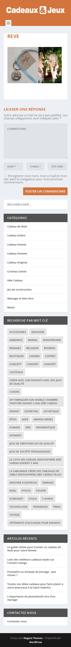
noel (12, 490)
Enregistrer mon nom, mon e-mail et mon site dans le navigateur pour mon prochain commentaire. (35, 179)
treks (57, 506)
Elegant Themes (32, 638)
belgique (32, 348)
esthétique (51, 411)
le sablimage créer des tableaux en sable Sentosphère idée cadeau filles (35, 472)
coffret (50, 356)
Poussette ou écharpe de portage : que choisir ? (31, 573)
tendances (40, 506)
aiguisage (37, 332)
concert (32, 364)
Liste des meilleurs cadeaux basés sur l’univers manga (30, 561)
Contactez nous (17, 621)
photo (26, 490)
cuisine (14, 391)
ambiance (16, 340)
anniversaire (52, 340)
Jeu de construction (19, 289)
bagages (15, 348)
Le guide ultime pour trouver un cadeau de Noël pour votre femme (34, 548)
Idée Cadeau (15, 280)
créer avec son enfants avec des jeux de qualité (35, 381)
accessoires (17, 332)
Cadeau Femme (16, 244)
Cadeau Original (17, 262)
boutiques (16, 356)
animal (33, 340)
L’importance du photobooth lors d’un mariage (31, 598)
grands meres (43, 419)
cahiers (34, 356)
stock (33, 498)
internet (15, 435)
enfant (14, 411)
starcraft (16, 498)
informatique (45, 427)
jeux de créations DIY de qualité (31, 443)
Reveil (11, 307)
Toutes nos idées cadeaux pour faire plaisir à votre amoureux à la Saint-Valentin (35, 585)
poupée (41, 490)
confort (50, 364)
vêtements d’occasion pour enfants (34, 523)
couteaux (16, 372)
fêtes (13, 419)
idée (28, 427)
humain (14, 427)
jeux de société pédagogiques (29, 451)
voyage (14, 514)
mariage (48, 482)
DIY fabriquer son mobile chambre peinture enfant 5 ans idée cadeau (33, 401)
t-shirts (47, 498)
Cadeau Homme (17, 253)
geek (25, 419)
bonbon (49, 348)
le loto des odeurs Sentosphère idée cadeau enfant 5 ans (35, 461)
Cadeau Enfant (16, 235)
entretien (31, 411)
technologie (18, 506)
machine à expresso (23, 482)
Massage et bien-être (20, 298)
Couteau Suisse (16, 271)
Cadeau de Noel (17, 226)
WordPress (35, 642)
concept (15, 364)
